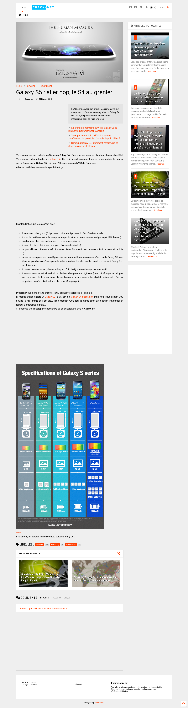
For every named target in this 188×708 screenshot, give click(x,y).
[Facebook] (135, 7)
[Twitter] (130, 7)
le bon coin (55, 159)
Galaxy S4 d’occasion (82, 296)
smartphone (46, 86)
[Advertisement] (69, 200)
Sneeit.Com (99, 703)
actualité (31, 86)
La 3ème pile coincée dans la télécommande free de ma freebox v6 (148, 97)
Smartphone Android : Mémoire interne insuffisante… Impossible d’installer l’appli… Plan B (94, 137)
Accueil (78, 684)
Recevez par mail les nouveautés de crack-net (43, 608)
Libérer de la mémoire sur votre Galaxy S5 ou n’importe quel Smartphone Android (92, 129)
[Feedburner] (146, 7)
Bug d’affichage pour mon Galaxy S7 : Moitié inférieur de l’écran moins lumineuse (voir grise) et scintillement (148, 139)
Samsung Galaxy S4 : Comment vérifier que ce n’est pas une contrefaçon (93, 144)
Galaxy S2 (50, 296)
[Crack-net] (43, 8)
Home (24, 15)
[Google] (141, 7)
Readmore (152, 71)
